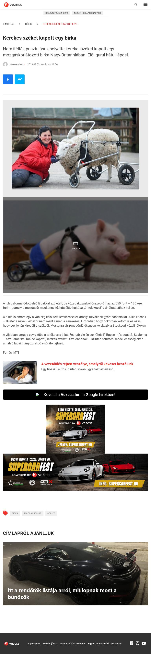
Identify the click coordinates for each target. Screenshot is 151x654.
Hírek (28, 24)
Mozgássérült (32, 513)
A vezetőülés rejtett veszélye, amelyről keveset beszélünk (87, 364)
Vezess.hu (16, 64)
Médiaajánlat (50, 643)
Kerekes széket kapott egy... (60, 24)
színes (51, 513)
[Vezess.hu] (5, 64)
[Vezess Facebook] (131, 634)
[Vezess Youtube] (143, 634)
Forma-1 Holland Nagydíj (87, 13)
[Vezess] (16, 4)
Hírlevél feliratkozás (56, 13)
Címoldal (8, 24)
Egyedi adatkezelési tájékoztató (105, 643)
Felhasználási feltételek (72, 643)
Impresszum (34, 643)
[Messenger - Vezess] (20, 79)
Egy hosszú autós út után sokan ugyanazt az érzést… (78, 369)
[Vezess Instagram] (137, 634)
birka (15, 513)
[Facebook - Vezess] (8, 79)
